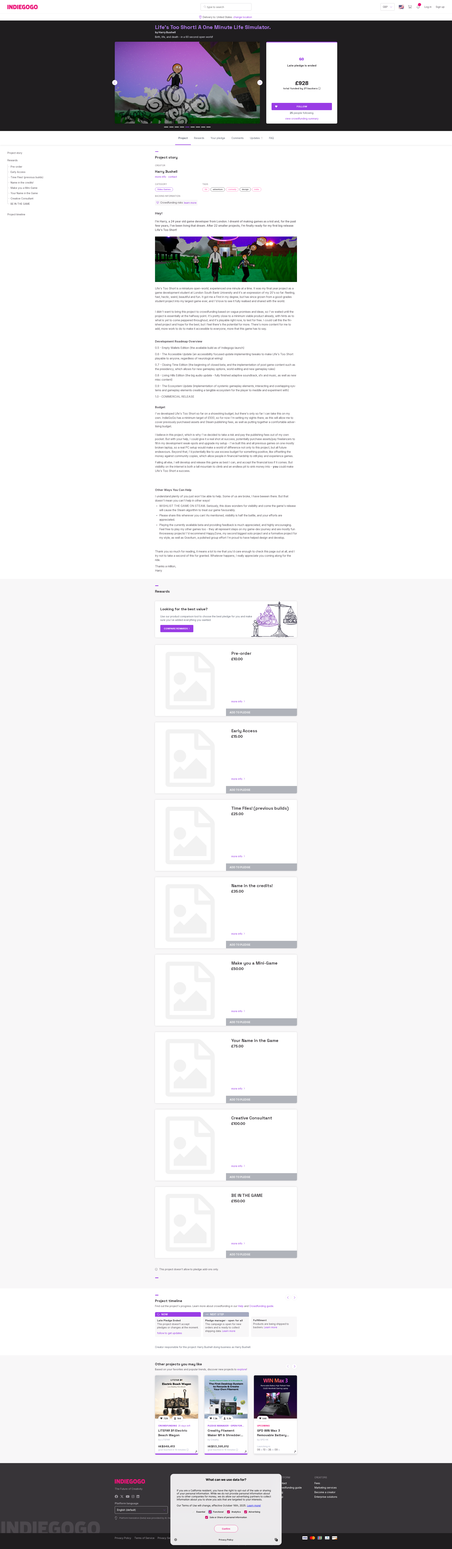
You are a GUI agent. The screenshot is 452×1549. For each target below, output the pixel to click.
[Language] (401, 7)
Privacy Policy (123, 1537)
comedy (232, 189)
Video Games (164, 189)
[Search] (205, 7)
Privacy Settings (167, 1537)
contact (172, 176)
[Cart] (410, 7)
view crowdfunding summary (302, 118)
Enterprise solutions (325, 1496)
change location (242, 17)
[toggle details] (197, 1453)
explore (241, 1369)
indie (256, 189)
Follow (302, 106)
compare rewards (176, 628)
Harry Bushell (167, 32)
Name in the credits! (22, 182)
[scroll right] (260, 82)
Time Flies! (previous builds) (27, 177)
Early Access (18, 171)
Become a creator (324, 1492)
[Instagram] (133, 1497)
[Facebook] (116, 1497)
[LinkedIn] (137, 1497)
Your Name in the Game (24, 193)
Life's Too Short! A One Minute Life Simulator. (213, 27)
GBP (385, 6)
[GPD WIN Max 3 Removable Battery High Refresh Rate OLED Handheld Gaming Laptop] (275, 1397)
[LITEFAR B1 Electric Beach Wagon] (176, 1397)
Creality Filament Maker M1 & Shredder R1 (224, 1434)
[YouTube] (127, 1497)
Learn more (228, 1330)
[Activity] (418, 7)
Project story (14, 152)
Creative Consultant (22, 198)
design (245, 189)
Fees (317, 1483)
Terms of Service (144, 1537)
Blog (280, 1492)
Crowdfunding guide (261, 1306)
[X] (122, 1497)
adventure (218, 189)
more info (160, 176)
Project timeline (16, 214)
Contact (282, 1483)
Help (240, 1306)
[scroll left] (114, 82)
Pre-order (16, 166)
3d (206, 189)
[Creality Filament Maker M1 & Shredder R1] (226, 1397)
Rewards (12, 160)
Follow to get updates (169, 1333)
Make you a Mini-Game (24, 187)
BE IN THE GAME (20, 203)
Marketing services (325, 1487)
